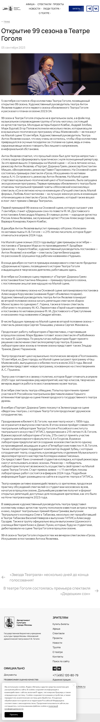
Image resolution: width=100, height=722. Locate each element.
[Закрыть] (74, 685)
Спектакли (58, 633)
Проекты (57, 638)
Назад (7, 21)
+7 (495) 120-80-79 (65, 675)
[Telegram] (89, 8)
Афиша (56, 628)
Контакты (58, 656)
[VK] (96, 8)
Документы (10, 674)
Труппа (57, 647)
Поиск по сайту (61, 661)
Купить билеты (61, 624)
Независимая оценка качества (21, 679)
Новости (57, 642)
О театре (58, 652)
